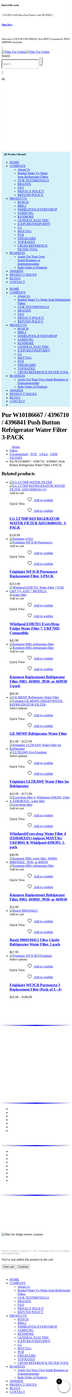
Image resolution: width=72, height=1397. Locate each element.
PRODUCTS (18, 198)
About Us (24, 169)
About (14, 1112)
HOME (14, 162)
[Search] (41, 61)
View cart (8, 1266)
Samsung (15, 1176)
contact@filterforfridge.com (32, 1207)
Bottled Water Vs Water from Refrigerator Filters (33, 174)
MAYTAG (25, 231)
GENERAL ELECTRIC (33, 220)
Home (13, 1109)
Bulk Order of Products (32, 267)
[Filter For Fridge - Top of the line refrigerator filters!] (26, 52)
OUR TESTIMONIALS (33, 180)
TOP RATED (26, 242)
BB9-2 (22, 205)
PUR (21, 234)
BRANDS (24, 184)
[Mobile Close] (4, 1272)
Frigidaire (16, 1155)
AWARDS (16, 271)
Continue (23, 1266)
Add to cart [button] (17, 493)
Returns (14, 1123)
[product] (40, 485)
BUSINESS (17, 253)
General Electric (20, 1158)
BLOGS (15, 278)
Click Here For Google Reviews (22, 1238)
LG (20, 227)
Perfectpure (17, 1173)
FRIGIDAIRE (27, 238)
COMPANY (18, 166)
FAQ (21, 187)
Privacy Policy (19, 1119)
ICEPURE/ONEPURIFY (34, 224)
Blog (13, 1116)
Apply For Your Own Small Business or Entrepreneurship (31, 260)
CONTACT (17, 282)
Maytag (14, 1169)
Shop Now (7, 24)
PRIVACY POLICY (31, 191)
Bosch (14, 1151)
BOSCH (23, 202)
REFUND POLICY (30, 195)
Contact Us (17, 1127)
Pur (12, 1180)
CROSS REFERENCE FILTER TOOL (33, 247)
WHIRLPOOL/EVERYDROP (37, 209)
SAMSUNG (26, 213)
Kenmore (15, 1162)
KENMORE (26, 216)
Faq (12, 1130)
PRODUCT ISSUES (23, 274)
